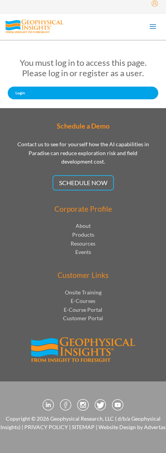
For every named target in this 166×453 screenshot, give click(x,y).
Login (20, 92)
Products (83, 234)
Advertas (155, 427)
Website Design (117, 427)
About (83, 225)
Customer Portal (83, 318)
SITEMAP (83, 427)
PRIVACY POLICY (46, 427)
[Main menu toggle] (153, 27)
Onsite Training (83, 292)
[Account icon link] (154, 3)
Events (83, 252)
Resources (83, 243)
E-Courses (83, 301)
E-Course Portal (83, 309)
